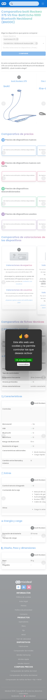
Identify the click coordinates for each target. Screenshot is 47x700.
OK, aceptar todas (23, 360)
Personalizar (23, 364)
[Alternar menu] (43, 4)
